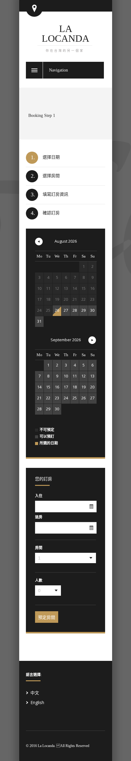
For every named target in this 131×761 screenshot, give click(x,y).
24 (66, 398)
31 (39, 321)
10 (66, 376)
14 (39, 387)
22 (48, 398)
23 (57, 398)
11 (75, 376)
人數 (38, 580)
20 (92, 387)
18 (75, 387)
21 (39, 398)
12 (83, 376)
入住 (38, 496)
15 (48, 387)
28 (75, 310)
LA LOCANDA (65, 37)
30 (92, 310)
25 (75, 398)
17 (66, 387)
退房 (38, 517)
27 (66, 310)
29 (83, 310)
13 (92, 376)
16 (57, 387)
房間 (38, 548)
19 (83, 387)
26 (57, 310)
